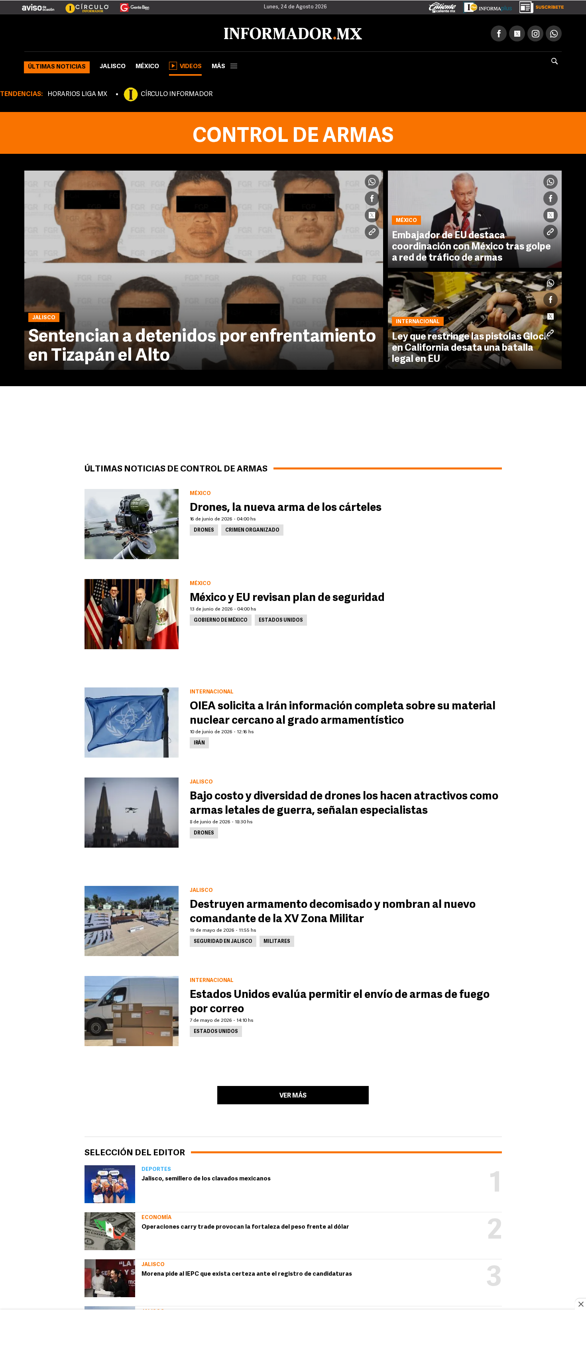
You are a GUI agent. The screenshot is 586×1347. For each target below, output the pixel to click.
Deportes (156, 1167)
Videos (191, 65)
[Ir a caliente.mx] (442, 5)
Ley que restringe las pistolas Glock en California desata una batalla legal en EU (470, 347)
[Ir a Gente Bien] (129, 4)
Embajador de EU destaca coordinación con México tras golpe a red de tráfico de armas (471, 245)
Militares (277, 940)
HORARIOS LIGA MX (77, 93)
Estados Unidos (281, 619)
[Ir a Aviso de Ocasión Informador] (38, 4)
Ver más (293, 1094)
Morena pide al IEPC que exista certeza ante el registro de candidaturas (247, 1273)
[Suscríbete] (538, 5)
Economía (156, 1216)
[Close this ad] (580, 1304)
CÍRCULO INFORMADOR (176, 93)
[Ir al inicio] (118, 32)
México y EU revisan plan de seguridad (287, 596)
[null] (110, 1183)
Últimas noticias (57, 66)
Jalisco (113, 65)
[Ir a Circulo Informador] (82, 4)
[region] (293, 1329)
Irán (199, 741)
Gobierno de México (221, 619)
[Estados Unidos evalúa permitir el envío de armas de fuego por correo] (132, 1009)
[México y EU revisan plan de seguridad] (132, 612)
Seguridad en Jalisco (223, 940)
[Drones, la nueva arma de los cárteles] (132, 522)
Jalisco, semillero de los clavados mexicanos (206, 1177)
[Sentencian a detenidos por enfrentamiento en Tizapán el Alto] (203, 268)
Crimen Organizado (252, 528)
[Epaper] (484, 5)
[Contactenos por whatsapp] (554, 32)
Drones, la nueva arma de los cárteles (285, 506)
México (147, 65)
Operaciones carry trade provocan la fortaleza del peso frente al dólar (245, 1226)
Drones (204, 528)
